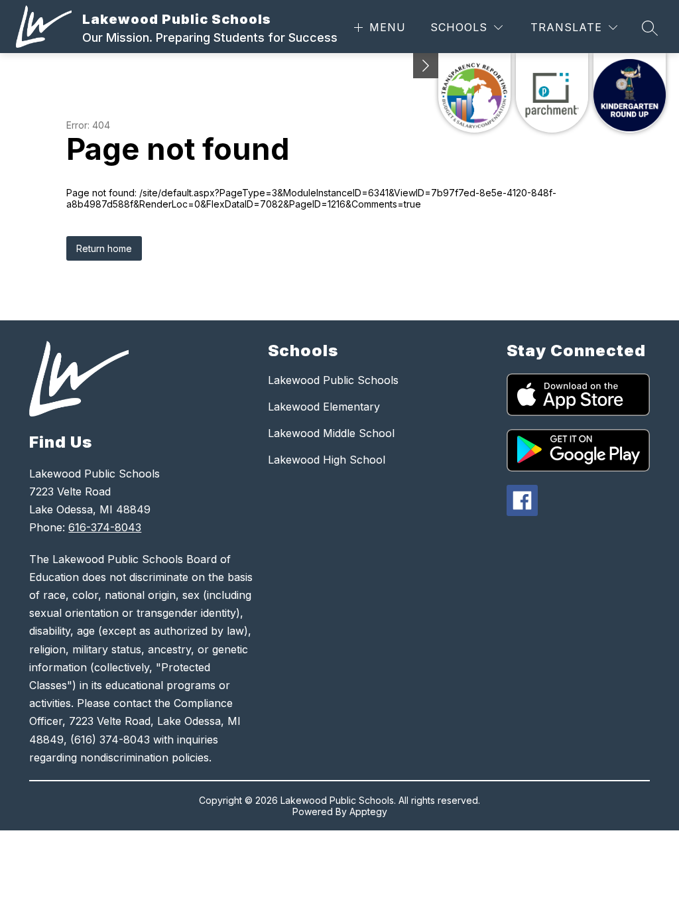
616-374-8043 (104, 527)
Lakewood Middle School (331, 433)
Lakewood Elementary (324, 406)
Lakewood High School (326, 459)
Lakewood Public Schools (333, 380)
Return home (104, 248)
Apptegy (368, 811)
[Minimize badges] (425, 65)
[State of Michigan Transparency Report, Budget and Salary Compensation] (474, 93)
